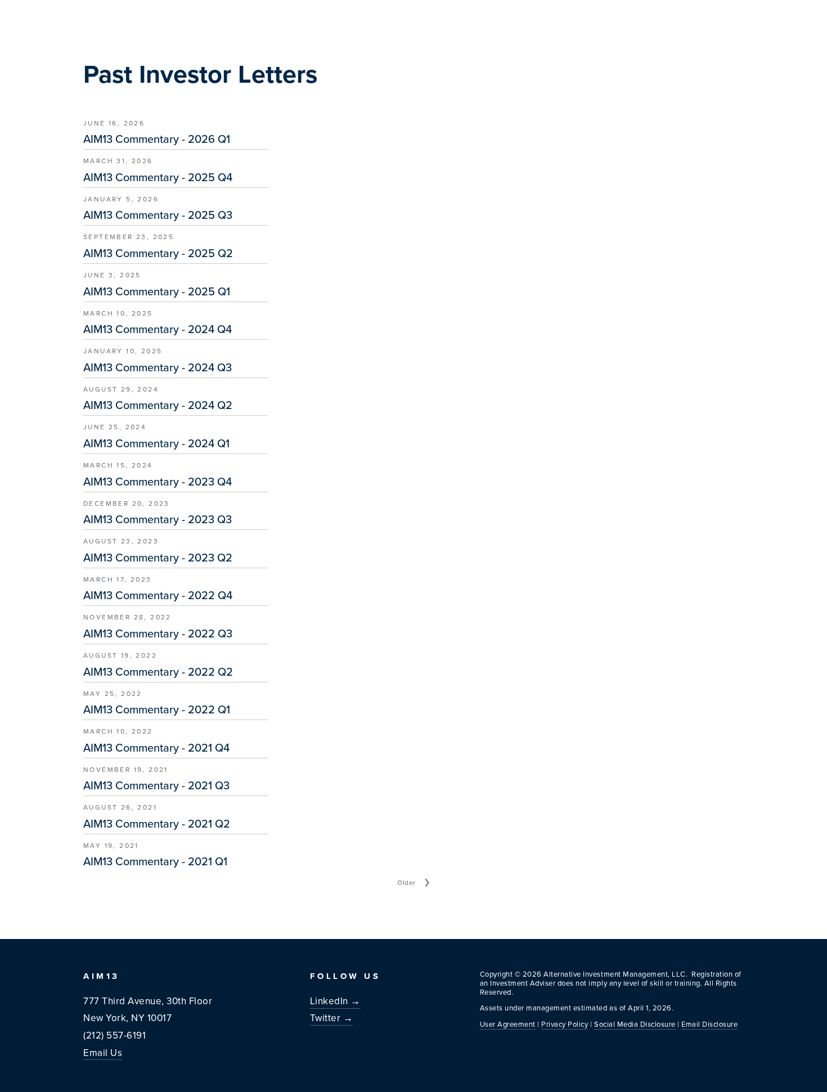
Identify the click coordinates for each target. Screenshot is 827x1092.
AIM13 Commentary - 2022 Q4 (157, 595)
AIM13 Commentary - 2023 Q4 (157, 481)
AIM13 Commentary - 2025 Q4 (157, 177)
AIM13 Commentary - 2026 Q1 (156, 139)
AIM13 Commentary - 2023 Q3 (157, 519)
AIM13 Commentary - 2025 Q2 (158, 253)
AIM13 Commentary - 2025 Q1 (156, 291)
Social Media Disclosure (635, 1024)
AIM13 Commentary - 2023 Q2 (157, 557)
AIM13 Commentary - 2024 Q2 (157, 405)
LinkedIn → (335, 1001)
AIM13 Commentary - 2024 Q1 (156, 443)
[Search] (188, 16)
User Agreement (508, 1024)
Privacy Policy (564, 1024)
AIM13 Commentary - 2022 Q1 (156, 709)
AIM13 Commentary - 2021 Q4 (156, 747)
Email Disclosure (709, 1024)
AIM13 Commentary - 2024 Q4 (157, 329)
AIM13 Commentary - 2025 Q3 (157, 215)
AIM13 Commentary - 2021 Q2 (156, 823)
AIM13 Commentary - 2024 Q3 (157, 367)
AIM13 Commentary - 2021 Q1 (155, 861)
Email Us (102, 1052)
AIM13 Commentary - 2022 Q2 (158, 671)
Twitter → (331, 1017)
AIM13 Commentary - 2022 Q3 (157, 633)
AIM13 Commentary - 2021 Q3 (156, 785)
